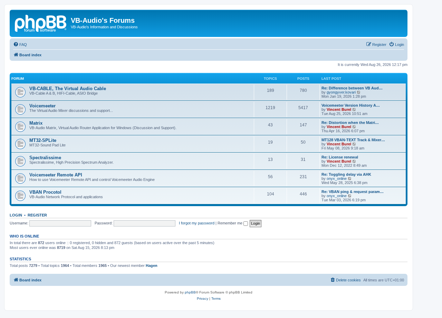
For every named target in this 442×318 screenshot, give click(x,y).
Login (16, 215)
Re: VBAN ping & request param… (352, 192)
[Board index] (41, 22)
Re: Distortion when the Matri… (350, 123)
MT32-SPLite (42, 140)
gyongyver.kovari (341, 92)
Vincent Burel (339, 109)
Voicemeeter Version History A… (350, 105)
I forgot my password (196, 223)
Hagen (151, 265)
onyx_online (337, 178)
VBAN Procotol (45, 192)
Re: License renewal (339, 157)
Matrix (35, 123)
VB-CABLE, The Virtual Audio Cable (67, 88)
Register (37, 215)
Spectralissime (45, 157)
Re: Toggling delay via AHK (346, 174)
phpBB (190, 292)
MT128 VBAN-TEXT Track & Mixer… (353, 140)
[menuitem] (20, 44)
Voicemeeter (42, 105)
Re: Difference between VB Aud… (352, 88)
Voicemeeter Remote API (55, 174)
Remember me (230, 223)
